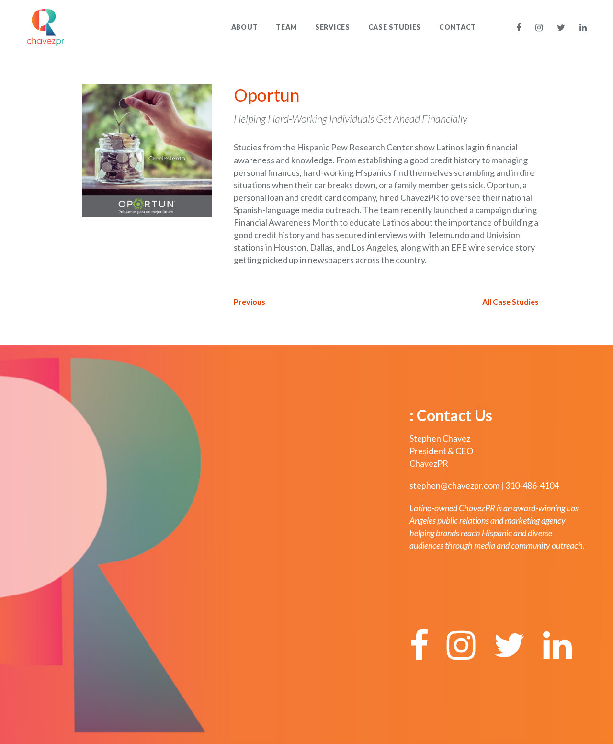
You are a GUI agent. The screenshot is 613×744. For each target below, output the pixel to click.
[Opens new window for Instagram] (539, 27)
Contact (457, 27)
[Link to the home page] (45, 26)
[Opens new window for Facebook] (522, 27)
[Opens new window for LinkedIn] (580, 27)
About (244, 27)
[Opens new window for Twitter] (561, 27)
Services (332, 27)
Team (286, 27)
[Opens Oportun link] (147, 149)
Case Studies (394, 27)
